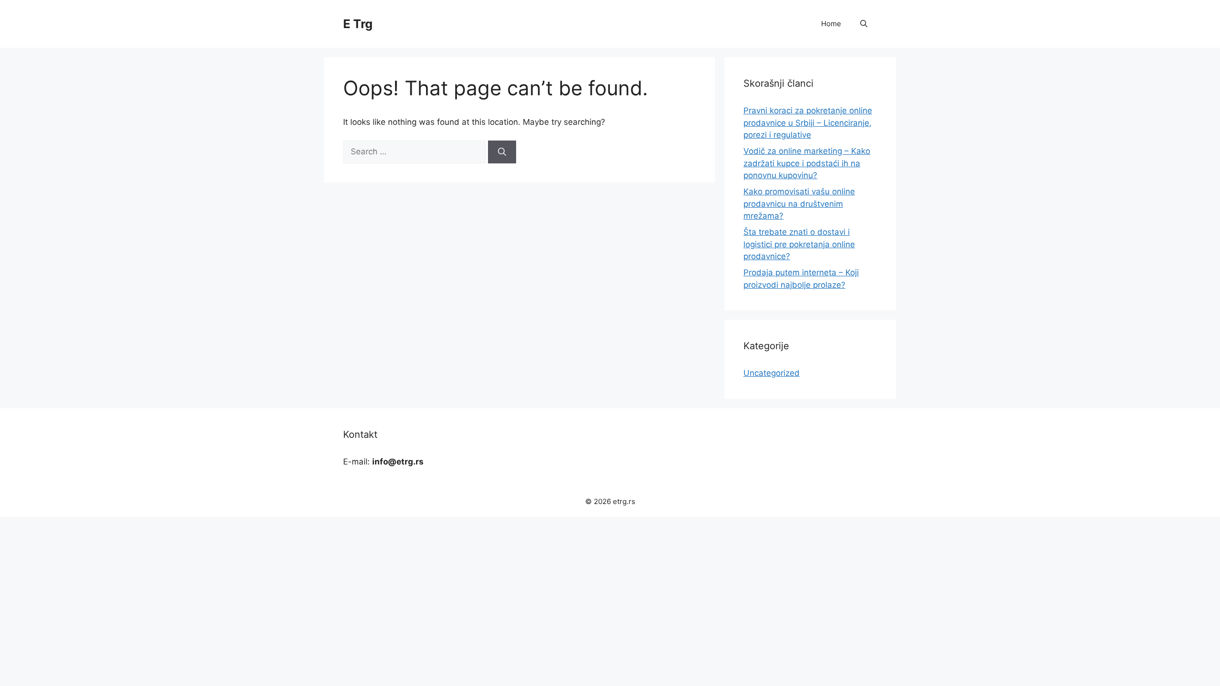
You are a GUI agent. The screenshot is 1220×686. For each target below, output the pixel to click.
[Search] (502, 152)
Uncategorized (771, 373)
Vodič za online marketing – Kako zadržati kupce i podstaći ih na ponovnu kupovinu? (806, 163)
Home (831, 23)
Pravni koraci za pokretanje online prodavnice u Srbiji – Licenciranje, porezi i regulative (807, 123)
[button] (864, 24)
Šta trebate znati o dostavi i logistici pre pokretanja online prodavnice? (799, 244)
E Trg (358, 24)
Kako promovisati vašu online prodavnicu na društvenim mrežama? (799, 204)
